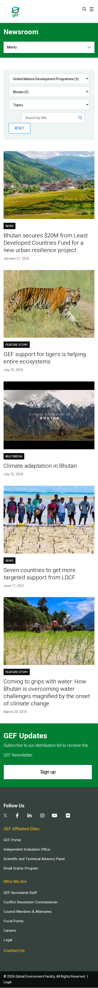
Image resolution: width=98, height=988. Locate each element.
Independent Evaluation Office (27, 849)
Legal (8, 940)
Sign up (48, 772)
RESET (19, 128)
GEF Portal (12, 840)
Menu (12, 47)
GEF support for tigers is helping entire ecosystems (45, 358)
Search (84, 9)
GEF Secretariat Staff (20, 892)
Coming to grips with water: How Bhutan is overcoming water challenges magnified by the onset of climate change (47, 693)
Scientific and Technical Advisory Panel (34, 858)
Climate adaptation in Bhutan (40, 466)
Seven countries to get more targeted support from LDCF (40, 574)
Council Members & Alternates (28, 911)
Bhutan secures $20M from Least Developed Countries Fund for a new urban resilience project (46, 243)
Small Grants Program (21, 868)
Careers (10, 930)
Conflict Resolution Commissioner (31, 902)
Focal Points (14, 921)
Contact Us (14, 951)
